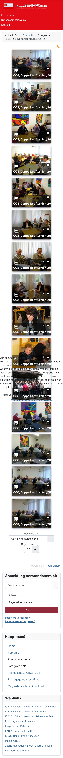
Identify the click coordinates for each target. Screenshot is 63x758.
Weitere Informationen (24, 400)
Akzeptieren (10, 394)
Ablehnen (27, 394)
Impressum (45, 400)
